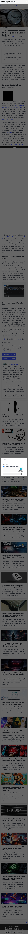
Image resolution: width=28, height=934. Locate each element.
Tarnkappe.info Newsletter (12, 466)
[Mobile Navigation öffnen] (26, 1)
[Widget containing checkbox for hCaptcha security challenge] (13, 469)
